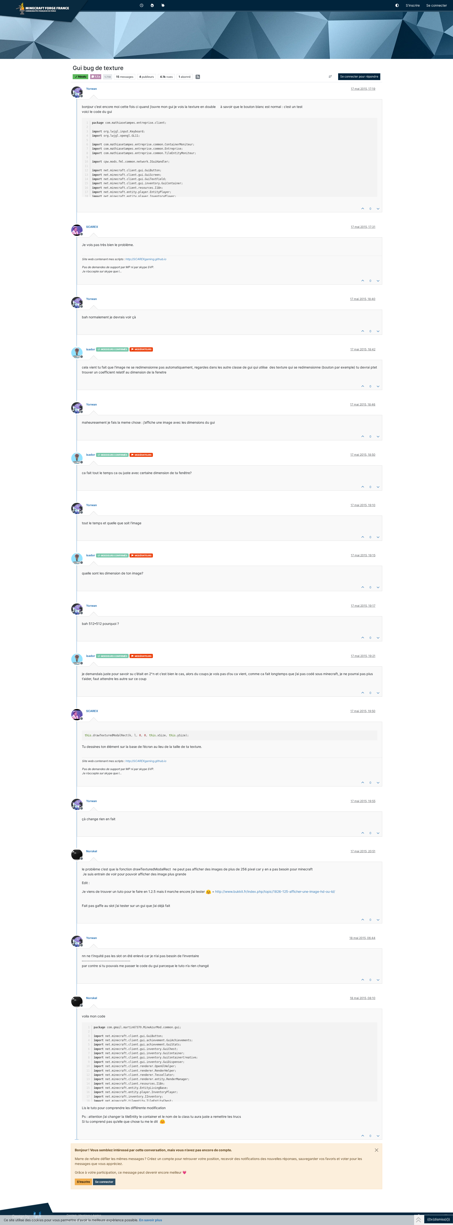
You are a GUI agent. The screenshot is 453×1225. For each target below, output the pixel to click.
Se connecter (104, 1182)
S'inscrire (83, 1182)
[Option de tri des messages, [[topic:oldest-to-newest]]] (330, 76)
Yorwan (91, 88)
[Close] (376, 1150)
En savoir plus (150, 1220)
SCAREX (92, 227)
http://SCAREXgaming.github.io (146, 259)
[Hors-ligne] (78, 92)
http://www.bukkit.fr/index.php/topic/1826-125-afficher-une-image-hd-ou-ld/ (275, 891)
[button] (397, 5)
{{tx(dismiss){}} (438, 1219)
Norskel (91, 851)
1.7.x (97, 76)
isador (90, 349)
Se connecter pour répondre (359, 76)
